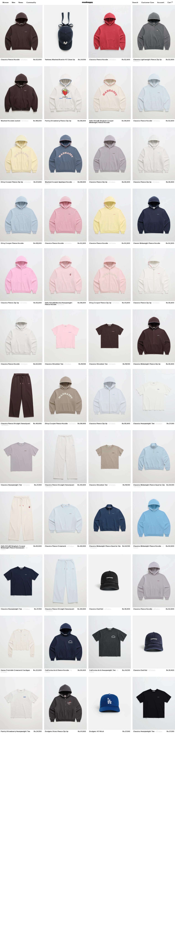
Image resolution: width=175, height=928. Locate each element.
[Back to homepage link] (87, 2)
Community (31, 2)
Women (5, 2)
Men (13, 2)
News (21, 2)
